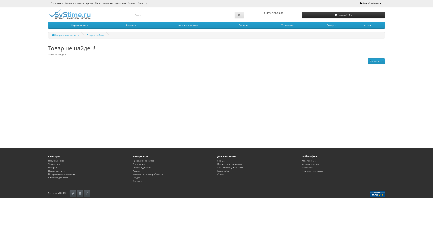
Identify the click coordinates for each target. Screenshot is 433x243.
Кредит (89, 3)
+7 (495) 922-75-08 (272, 13)
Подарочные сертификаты (61, 174)
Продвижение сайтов (143, 160)
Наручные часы (79, 25)
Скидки (131, 3)
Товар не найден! (95, 35)
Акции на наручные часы (230, 167)
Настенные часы (56, 170)
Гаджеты (243, 25)
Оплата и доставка (74, 3)
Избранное (307, 167)
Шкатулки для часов (58, 177)
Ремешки (131, 25)
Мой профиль (309, 160)
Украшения (287, 25)
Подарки (331, 25)
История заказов (310, 164)
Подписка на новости (312, 170)
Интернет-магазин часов (66, 35)
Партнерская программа (229, 164)
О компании (57, 3)
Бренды (221, 160)
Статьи (220, 174)
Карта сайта (223, 170)
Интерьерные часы (188, 25)
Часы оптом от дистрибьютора (110, 3)
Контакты (142, 3)
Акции (367, 25)
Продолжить (376, 61)
